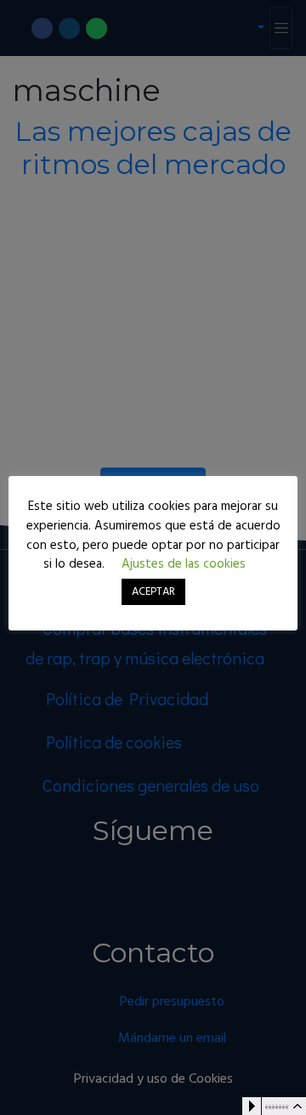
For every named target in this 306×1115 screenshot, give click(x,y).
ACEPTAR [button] (153, 592)
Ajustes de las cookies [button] (184, 564)
